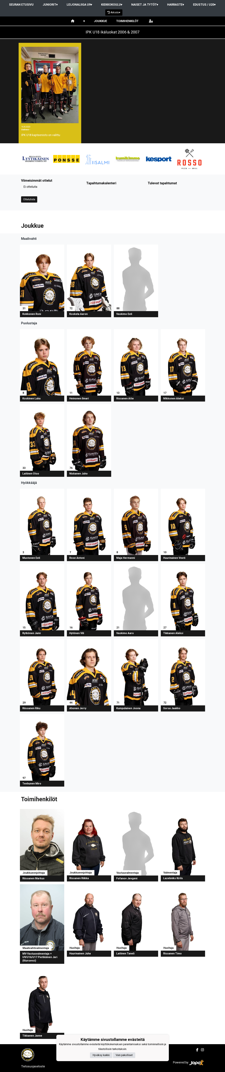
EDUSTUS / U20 (204, 4)
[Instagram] (201, 1050)
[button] (42, 281)
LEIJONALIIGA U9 (79, 4)
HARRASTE (175, 4)
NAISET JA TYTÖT (144, 4)
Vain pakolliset (124, 1055)
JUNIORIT (50, 4)
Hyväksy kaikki (101, 1055)
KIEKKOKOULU (111, 4)
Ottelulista (29, 199)
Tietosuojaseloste (33, 1066)
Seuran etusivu (21, 4)
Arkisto (115, 12)
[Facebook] (196, 1050)
